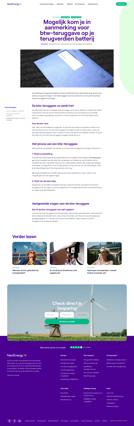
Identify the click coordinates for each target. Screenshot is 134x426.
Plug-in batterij (76, 17)
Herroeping (64, 421)
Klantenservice (93, 4)
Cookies (104, 421)
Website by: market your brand (118, 420)
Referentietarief (53, 421)
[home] (14, 4)
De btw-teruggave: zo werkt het (15, 111)
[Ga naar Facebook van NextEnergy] (14, 421)
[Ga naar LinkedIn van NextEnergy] (19, 421)
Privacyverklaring (86, 421)
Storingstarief (41, 421)
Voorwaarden (74, 421)
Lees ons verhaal (13, 375)
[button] (47, 4)
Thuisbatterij (65, 17)
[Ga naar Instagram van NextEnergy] (9, 421)
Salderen (70, 4)
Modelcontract (30, 421)
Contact (97, 421)
